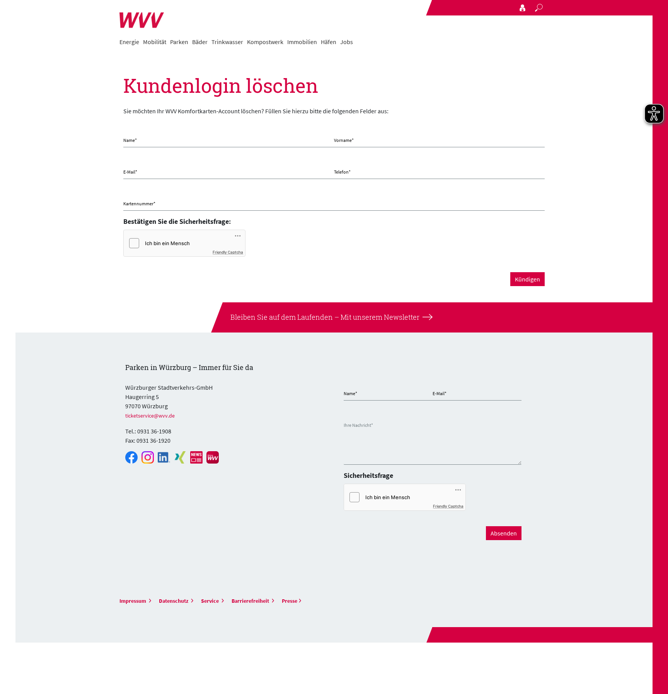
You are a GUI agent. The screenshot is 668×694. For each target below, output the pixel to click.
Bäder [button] (200, 42)
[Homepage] (141, 16)
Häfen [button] (328, 42)
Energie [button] (129, 42)
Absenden (504, 533)
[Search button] (539, 8)
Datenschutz (174, 600)
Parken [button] (179, 42)
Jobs (346, 42)
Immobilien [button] (302, 42)
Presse (289, 600)
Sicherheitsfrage (368, 475)
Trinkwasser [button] (227, 42)
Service (210, 600)
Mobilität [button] (154, 42)
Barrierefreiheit (251, 600)
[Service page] (522, 7)
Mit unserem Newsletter (379, 317)
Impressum (133, 600)
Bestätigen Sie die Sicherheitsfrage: (177, 221)
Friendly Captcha (228, 252)
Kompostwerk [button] (265, 42)
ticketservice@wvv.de (150, 415)
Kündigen (527, 279)
